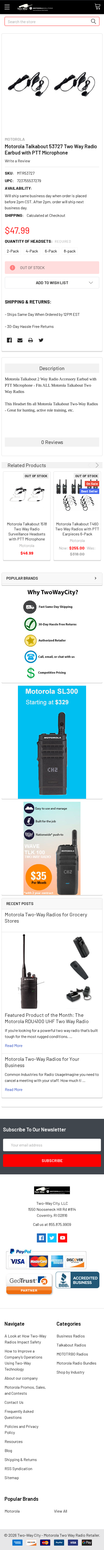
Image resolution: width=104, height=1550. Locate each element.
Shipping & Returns (21, 1459)
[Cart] (99, 7)
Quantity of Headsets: (38, 241)
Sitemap (12, 1477)
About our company (21, 1378)
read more (13, 1045)
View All (60, 1511)
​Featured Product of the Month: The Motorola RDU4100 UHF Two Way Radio (47, 1018)
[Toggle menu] (7, 7)
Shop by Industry (70, 1372)
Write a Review (17, 160)
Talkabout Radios (71, 1344)
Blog (8, 1450)
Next (96, 465)
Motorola (12, 1511)
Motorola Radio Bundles (76, 1363)
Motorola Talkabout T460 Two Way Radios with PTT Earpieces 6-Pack (77, 528)
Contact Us (14, 1402)
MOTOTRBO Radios (72, 1354)
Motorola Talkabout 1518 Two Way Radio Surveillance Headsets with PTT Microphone (27, 531)
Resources (14, 1441)
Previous (90, 465)
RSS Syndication (18, 1468)
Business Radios (71, 1335)
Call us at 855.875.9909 (52, 1224)
